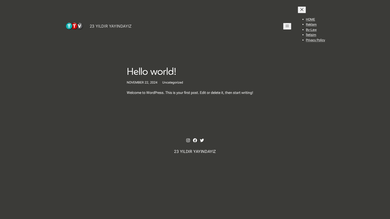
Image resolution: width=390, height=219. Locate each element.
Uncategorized (172, 82)
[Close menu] (302, 9)
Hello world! (151, 71)
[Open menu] (287, 26)
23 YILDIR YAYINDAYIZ (111, 26)
